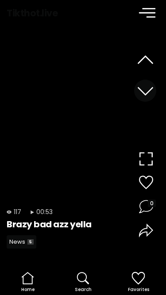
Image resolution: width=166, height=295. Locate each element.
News (20, 242)
